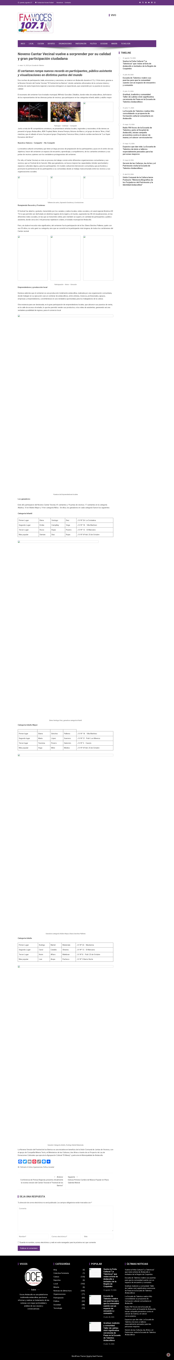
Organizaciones (65, 44)
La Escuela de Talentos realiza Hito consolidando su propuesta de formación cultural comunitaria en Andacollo (138, 115)
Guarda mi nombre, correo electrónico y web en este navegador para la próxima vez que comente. (58, 1242)
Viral (88, 1356)
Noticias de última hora (62, 1291)
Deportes (51, 44)
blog (55, 1270)
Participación (81, 44)
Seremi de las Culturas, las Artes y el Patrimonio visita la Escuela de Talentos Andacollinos (139, 165)
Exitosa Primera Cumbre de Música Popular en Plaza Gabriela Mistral (88, 1180)
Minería (114, 44)
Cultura (41, 44)
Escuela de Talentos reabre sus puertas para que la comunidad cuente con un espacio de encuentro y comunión (139, 81)
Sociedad (104, 44)
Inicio (23, 44)
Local (31, 44)
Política (93, 44)
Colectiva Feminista (61, 1273)
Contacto (68, 2)
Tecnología (125, 44)
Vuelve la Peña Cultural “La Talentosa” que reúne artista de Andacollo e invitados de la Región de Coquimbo (139, 65)
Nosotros (60, 2)
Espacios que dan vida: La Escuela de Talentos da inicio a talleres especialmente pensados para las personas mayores (139, 150)
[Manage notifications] (168, 1355)
